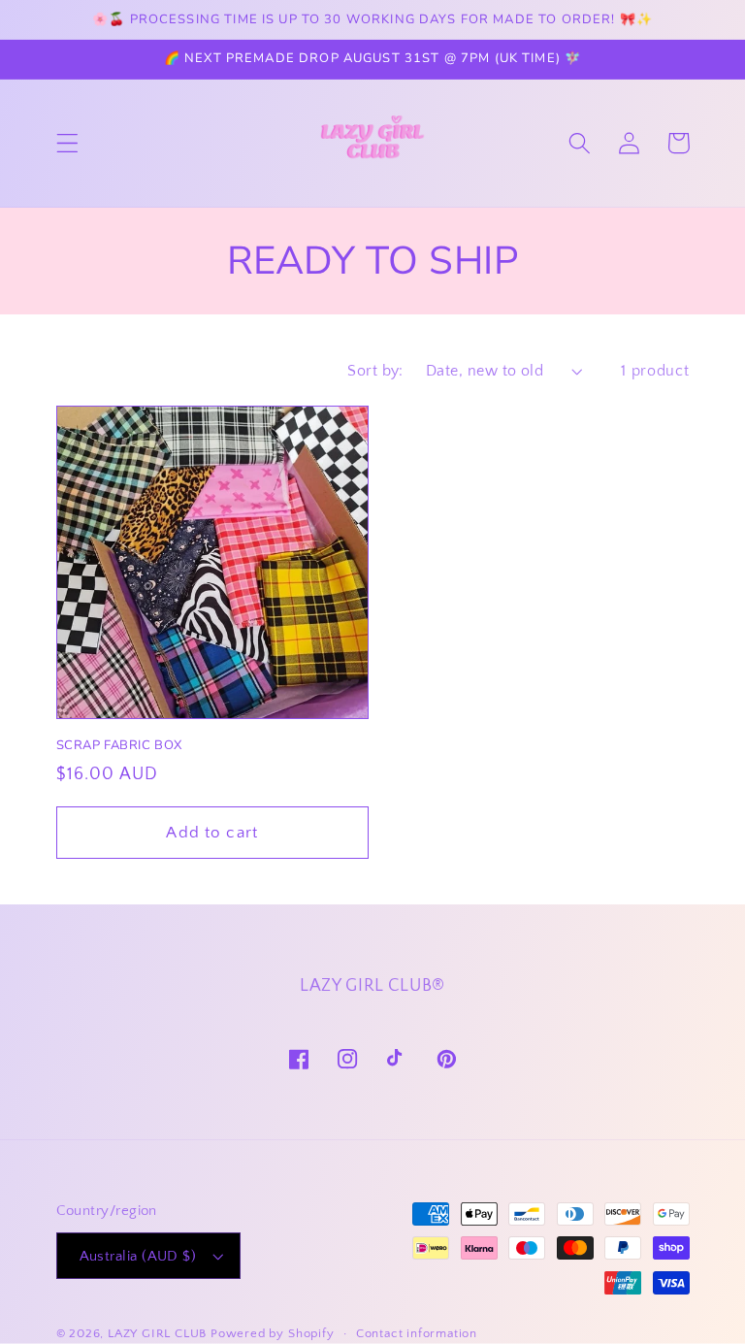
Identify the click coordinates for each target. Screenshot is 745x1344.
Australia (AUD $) (138, 1256)
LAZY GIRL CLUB (157, 1333)
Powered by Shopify (273, 1333)
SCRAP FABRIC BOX (119, 746)
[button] (67, 143)
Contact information (416, 1333)
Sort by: (375, 370)
